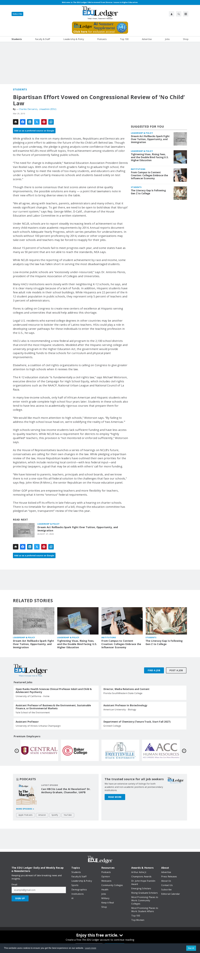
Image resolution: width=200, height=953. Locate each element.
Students (20, 89)
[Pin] (44, 122)
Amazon (42, 815)
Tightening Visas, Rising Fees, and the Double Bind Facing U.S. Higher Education (150, 157)
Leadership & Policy (48, 524)
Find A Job (154, 670)
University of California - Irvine (32, 696)
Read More (114, 797)
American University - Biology (119, 709)
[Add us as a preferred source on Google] (51, 122)
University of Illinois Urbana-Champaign (38, 725)
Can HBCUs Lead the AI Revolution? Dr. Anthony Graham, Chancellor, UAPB (65, 790)
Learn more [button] (90, 948)
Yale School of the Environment (33, 712)
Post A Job (176, 670)
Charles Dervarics (28, 109)
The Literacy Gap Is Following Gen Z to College (148, 192)
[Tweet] (37, 122)
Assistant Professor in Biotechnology (125, 705)
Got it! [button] (191, 948)
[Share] (22, 122)
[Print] (15, 122)
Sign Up (20, 898)
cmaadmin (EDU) (47, 109)
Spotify (55, 815)
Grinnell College (112, 725)
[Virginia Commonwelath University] (39, 750)
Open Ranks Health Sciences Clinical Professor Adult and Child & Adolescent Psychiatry (54, 691)
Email (14, 884)
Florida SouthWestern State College (122, 693)
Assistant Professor (27, 721)
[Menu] (185, 14)
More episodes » (25, 808)
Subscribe (17, 14)
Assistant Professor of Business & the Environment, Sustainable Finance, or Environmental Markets (53, 707)
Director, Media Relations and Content (126, 689)
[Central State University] (120, 750)
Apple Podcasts (26, 815)
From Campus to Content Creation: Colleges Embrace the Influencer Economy (149, 175)
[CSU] (80, 750)
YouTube (68, 815)
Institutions (138, 169)
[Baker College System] (161, 750)
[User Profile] (171, 14)
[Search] (178, 14)
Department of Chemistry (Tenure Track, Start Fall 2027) (136, 721)
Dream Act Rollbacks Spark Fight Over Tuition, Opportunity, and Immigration (77, 529)
